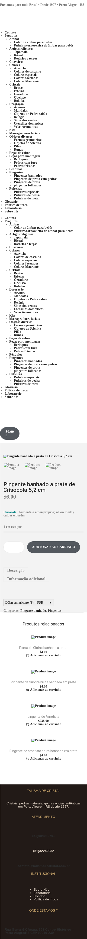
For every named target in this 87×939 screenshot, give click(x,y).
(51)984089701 (43, 836)
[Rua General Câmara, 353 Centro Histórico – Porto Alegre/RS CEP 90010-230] (7, 924)
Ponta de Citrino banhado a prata (43, 648)
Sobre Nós (41, 889)
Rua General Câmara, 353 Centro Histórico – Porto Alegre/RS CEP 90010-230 (39, 931)
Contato (39, 896)
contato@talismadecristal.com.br (43, 866)
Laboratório (42, 893)
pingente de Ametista (43, 716)
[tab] (43, 570)
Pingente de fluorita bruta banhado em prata (43, 682)
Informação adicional (26, 578)
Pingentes (54, 610)
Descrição (16, 570)
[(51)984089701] (35, 830)
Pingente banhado (33, 610)
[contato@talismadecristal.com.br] (43, 860)
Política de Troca (46, 899)
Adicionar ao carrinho (53, 547)
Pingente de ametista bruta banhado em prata (43, 751)
